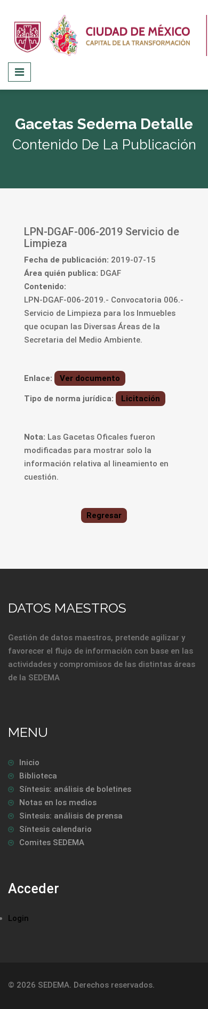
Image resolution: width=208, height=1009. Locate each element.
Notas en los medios (58, 802)
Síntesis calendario (55, 829)
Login (18, 918)
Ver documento (90, 378)
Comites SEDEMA (51, 842)
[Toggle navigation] (19, 72)
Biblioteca (38, 776)
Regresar (104, 515)
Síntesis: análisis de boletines (75, 789)
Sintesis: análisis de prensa (71, 816)
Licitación (140, 398)
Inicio (29, 762)
